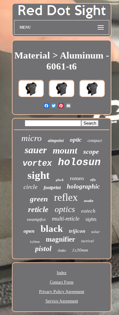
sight (38, 175)
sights (90, 219)
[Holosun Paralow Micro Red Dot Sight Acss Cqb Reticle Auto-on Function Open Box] (61, 97)
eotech (88, 211)
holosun (79, 162)
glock (60, 180)
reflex (66, 197)
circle (30, 186)
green (39, 199)
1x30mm (80, 250)
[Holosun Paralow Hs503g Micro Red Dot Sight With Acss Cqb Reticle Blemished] (31, 97)
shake (62, 250)
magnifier (60, 239)
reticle (38, 209)
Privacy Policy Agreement (61, 291)
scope (91, 151)
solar (95, 231)
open (28, 231)
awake (88, 201)
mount (65, 150)
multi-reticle (65, 218)
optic (75, 139)
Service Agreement (61, 301)
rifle (93, 180)
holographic (83, 186)
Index (62, 273)
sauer (36, 149)
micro (31, 138)
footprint (52, 187)
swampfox (36, 219)
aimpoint (56, 140)
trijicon (77, 231)
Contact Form (62, 282)
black (52, 228)
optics (65, 209)
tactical (87, 241)
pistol (43, 249)
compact (95, 140)
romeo (77, 178)
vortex (37, 163)
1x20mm (35, 241)
